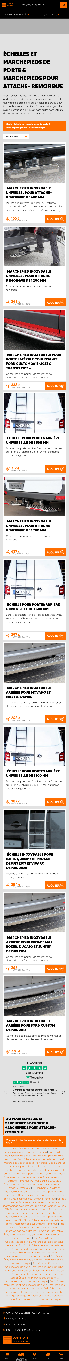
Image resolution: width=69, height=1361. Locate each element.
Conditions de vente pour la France (27, 1313)
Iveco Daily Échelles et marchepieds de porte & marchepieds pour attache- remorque (34, 1292)
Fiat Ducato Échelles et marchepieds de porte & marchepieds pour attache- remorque (34, 1242)
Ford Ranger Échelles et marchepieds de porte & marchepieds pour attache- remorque (35, 1253)
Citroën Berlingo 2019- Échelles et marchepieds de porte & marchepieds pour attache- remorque (34, 1209)
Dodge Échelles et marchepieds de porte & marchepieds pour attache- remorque (34, 1177)
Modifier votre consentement (23, 1330)
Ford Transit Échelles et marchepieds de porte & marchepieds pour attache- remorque (34, 1260)
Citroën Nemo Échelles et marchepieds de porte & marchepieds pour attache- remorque (34, 1191)
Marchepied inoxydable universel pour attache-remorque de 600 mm (29, 193)
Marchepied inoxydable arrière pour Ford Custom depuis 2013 (30, 1025)
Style (9, 124)
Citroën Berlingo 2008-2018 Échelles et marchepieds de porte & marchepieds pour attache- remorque (34, 1184)
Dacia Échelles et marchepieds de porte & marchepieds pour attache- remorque (34, 1166)
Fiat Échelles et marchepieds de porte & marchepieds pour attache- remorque (35, 1156)
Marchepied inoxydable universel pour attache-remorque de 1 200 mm (29, 276)
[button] (16, 136)
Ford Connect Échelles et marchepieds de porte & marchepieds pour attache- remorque (34, 1267)
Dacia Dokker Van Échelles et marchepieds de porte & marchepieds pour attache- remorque (34, 1285)
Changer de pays (16, 1318)
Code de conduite (17, 1324)
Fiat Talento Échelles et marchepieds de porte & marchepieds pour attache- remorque (35, 1227)
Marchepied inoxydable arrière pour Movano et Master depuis (28, 692)
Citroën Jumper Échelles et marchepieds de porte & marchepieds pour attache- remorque (34, 1202)
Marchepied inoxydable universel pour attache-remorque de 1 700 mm (29, 526)
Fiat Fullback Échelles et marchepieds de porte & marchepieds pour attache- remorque (34, 1217)
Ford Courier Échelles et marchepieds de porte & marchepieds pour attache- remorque (34, 1278)
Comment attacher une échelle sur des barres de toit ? (33, 1141)
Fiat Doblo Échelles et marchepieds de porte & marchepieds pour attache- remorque (34, 1235)
